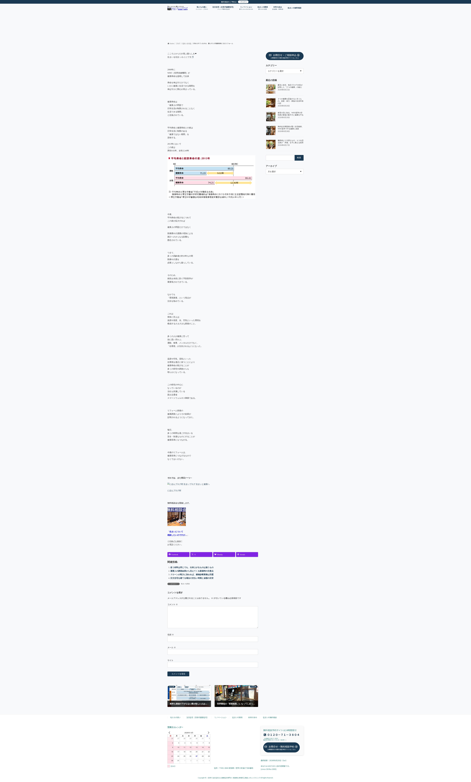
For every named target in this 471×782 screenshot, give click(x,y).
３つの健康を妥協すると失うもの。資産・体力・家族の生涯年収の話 (290, 101)
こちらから (243, 2)
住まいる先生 (185, 584)
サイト (170, 660)
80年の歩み (252, 717)
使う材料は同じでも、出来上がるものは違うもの (192, 567)
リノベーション (220, 717)
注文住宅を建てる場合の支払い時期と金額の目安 (192, 578)
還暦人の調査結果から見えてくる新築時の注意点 (192, 571)
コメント (172, 604)
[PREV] (169, 732)
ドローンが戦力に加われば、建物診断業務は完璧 (192, 574)
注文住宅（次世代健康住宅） (197, 717)
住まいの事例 (237, 717)
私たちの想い (175, 717)
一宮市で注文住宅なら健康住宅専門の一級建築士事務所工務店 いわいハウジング (233, 778)
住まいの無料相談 (270, 717)
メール (171, 647)
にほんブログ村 (174, 490)
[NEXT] (208, 732)
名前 (170, 634)
